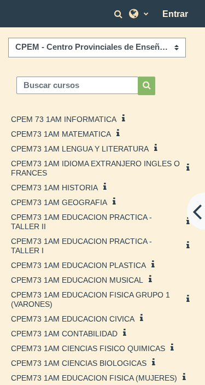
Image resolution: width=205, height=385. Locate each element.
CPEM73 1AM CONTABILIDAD (64, 333)
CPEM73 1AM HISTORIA (54, 187)
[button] (120, 14)
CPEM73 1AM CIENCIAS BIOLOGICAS (79, 363)
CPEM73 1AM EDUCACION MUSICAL (77, 280)
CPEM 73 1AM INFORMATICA (63, 119)
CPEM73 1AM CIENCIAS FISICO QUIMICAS (88, 348)
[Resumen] (125, 118)
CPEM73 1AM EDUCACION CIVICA (72, 318)
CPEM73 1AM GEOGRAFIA (59, 202)
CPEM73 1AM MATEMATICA (61, 134)
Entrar (175, 14)
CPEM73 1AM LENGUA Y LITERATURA (80, 148)
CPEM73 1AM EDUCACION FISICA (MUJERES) (94, 378)
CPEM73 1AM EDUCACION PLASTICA (78, 265)
